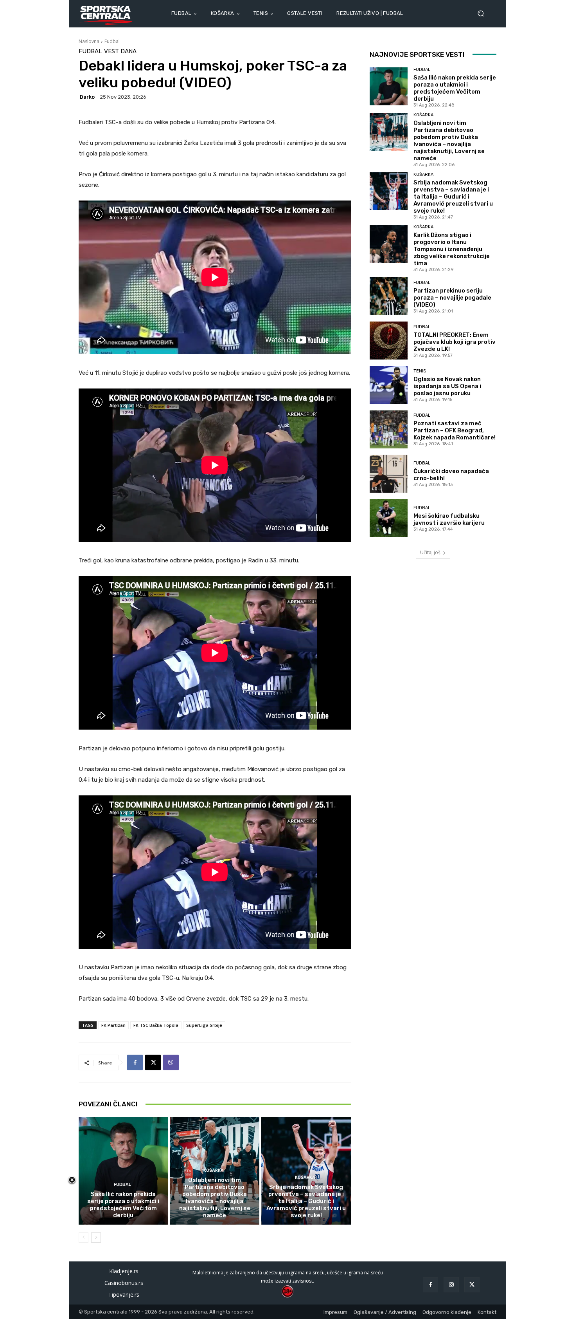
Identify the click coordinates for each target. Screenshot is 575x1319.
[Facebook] (135, 1062)
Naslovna (89, 41)
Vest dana (120, 51)
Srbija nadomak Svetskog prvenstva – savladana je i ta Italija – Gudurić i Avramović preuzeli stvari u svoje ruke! (306, 1201)
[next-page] (96, 1237)
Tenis (419, 371)
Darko (87, 96)
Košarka (213, 1170)
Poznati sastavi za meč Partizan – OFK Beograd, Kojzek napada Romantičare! (454, 430)
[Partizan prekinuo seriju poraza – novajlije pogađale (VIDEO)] (389, 296)
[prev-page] (83, 1237)
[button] (483, 13)
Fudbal (112, 41)
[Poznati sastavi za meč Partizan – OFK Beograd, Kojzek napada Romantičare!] (389, 429)
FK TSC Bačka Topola (155, 1025)
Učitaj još (430, 552)
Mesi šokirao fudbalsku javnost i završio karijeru (449, 519)
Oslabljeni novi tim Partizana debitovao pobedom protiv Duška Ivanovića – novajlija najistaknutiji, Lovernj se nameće (214, 1197)
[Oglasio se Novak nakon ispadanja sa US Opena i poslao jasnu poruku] (389, 385)
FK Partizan (113, 1025)
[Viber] (171, 1062)
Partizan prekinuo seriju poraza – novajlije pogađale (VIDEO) (452, 297)
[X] (153, 1062)
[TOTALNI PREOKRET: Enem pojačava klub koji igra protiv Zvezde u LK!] (389, 341)
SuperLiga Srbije (204, 1025)
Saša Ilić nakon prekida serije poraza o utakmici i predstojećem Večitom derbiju (123, 1205)
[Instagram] (451, 1284)
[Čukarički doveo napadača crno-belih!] (389, 474)
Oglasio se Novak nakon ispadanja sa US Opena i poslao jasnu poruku (447, 386)
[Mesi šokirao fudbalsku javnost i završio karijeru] (389, 518)
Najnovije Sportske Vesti (417, 54)
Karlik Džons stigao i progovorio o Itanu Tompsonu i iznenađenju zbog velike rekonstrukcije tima (451, 249)
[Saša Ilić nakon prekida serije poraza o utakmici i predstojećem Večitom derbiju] (123, 1170)
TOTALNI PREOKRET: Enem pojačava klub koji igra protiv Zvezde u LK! (454, 341)
